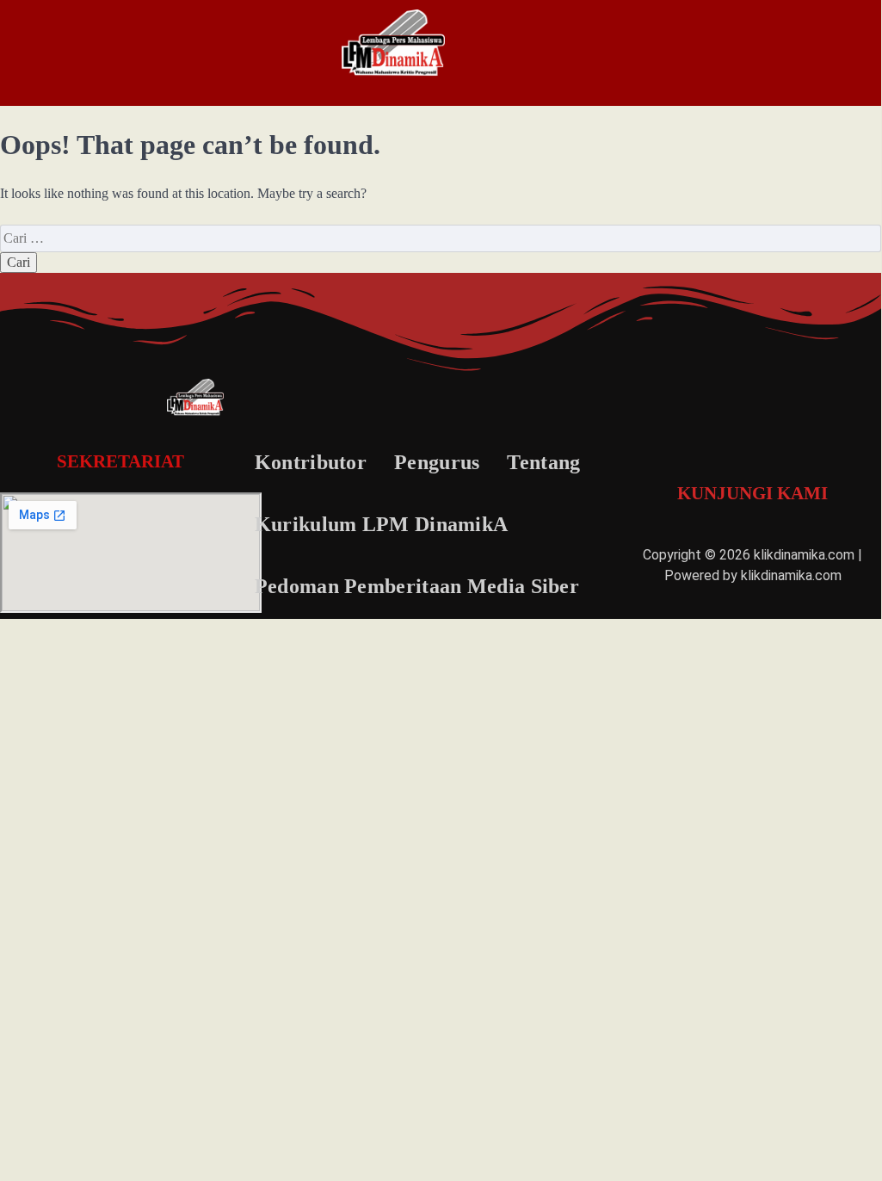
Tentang (543, 462)
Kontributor (311, 462)
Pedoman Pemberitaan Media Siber (417, 586)
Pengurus (436, 462)
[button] (98, 52)
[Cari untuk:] (440, 238)
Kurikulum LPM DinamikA (382, 524)
